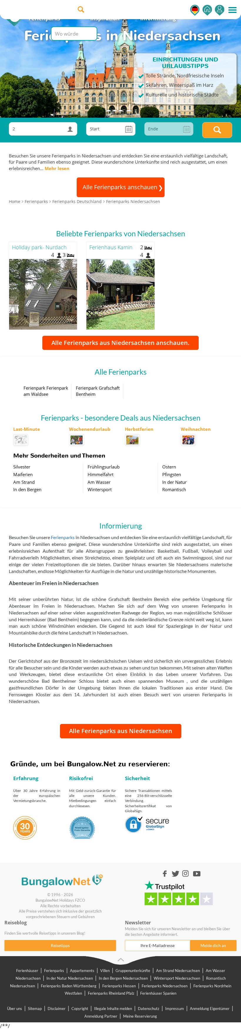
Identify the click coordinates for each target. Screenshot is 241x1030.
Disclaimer (57, 1008)
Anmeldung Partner (100, 1016)
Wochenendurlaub (90, 429)
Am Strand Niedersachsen (178, 970)
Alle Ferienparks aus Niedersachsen (120, 731)
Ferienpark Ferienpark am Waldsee (46, 391)
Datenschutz (148, 1008)
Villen (105, 970)
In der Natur (174, 482)
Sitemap (35, 1008)
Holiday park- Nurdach (39, 247)
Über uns (14, 1008)
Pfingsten (171, 474)
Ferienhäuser (27, 970)
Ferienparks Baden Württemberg (68, 986)
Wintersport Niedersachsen (177, 978)
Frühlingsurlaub (104, 467)
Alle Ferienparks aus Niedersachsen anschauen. (120, 343)
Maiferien (23, 474)
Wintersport (100, 489)
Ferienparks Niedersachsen (165, 986)
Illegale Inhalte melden (113, 1008)
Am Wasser (99, 482)
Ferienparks (63, 537)
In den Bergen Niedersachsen (123, 978)
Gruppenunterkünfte (133, 970)
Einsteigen (219, 10)
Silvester (21, 467)
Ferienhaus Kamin (111, 247)
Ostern (169, 467)
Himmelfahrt (100, 474)
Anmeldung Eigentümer (210, 1008)
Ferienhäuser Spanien (158, 993)
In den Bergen (27, 489)
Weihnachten (196, 429)
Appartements (82, 970)
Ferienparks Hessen (119, 986)
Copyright (79, 1008)
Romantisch (174, 489)
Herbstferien (139, 429)
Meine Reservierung (140, 1016)
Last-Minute (26, 429)
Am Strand (24, 482)
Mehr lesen (57, 168)
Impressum (174, 1008)
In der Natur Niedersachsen (69, 978)
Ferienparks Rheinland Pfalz (111, 993)
